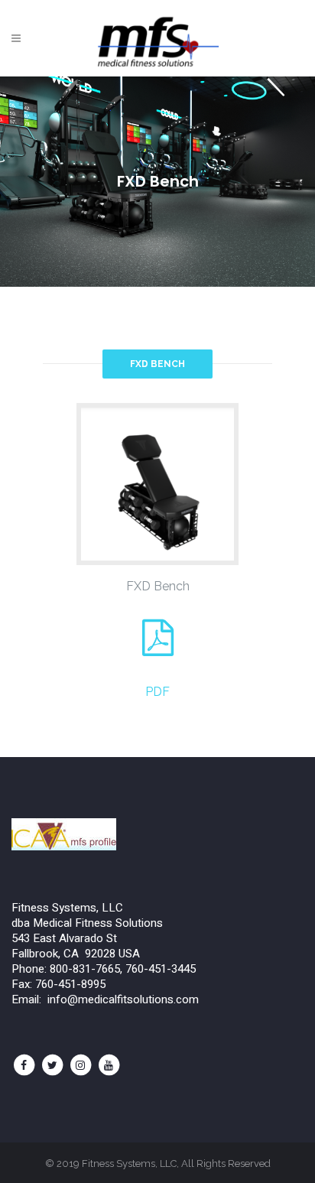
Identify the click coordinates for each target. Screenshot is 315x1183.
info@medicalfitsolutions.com (123, 999)
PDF (157, 691)
